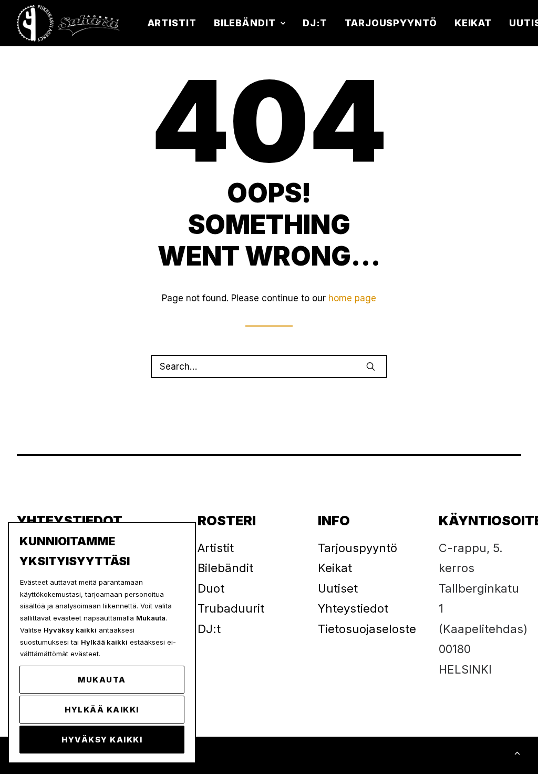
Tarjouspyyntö (391, 22)
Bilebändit (245, 22)
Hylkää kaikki (102, 710)
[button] (370, 366)
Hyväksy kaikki (101, 740)
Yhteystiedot (353, 608)
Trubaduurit (231, 608)
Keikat (473, 22)
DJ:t (315, 22)
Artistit (172, 22)
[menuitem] (176, 23)
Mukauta (102, 680)
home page (352, 298)
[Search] (269, 366)
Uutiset (338, 588)
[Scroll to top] (517, 752)
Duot (211, 588)
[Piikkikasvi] (69, 23)
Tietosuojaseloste (367, 629)
